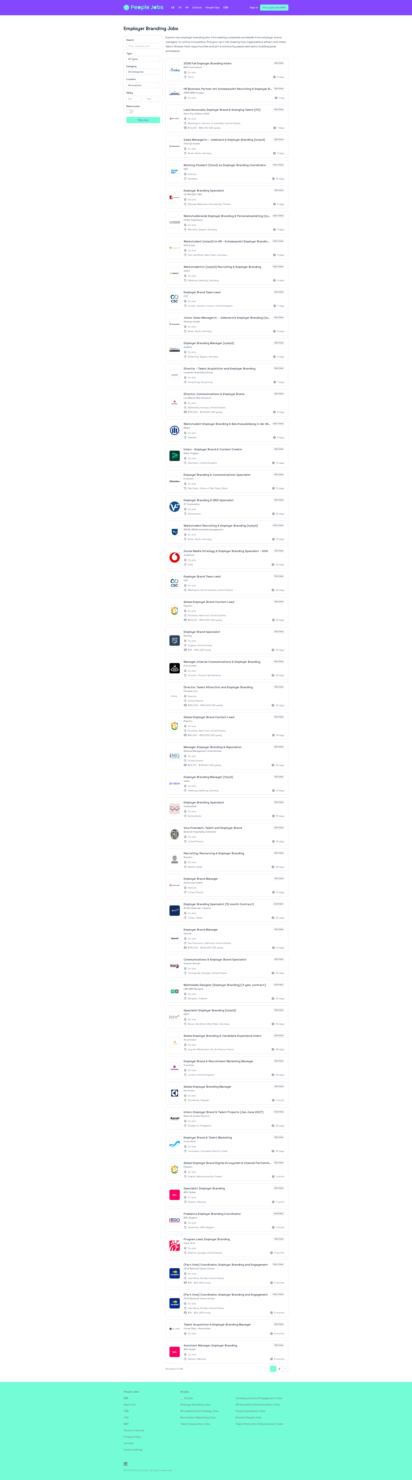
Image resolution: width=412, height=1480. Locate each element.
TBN (126, 1411)
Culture (197, 7)
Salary (129, 92)
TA (179, 7)
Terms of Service (134, 1430)
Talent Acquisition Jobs (195, 1424)
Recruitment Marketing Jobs (198, 1417)
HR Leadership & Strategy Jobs (199, 1411)
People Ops (213, 7)
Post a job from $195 (274, 7)
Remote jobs (133, 106)
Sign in (254, 7)
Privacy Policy (132, 1436)
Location (131, 79)
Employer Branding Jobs (195, 1404)
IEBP (126, 1424)
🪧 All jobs (186, 1398)
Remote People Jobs (248, 1417)
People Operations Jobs (250, 1411)
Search (130, 39)
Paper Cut (130, 1404)
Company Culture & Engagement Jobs (259, 1398)
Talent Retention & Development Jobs (259, 1424)
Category (131, 66)
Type (129, 53)
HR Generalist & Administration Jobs (258, 1404)
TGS (126, 1417)
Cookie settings (133, 1449)
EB (172, 7)
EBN (225, 7)
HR (186, 7)
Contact (129, 1443)
